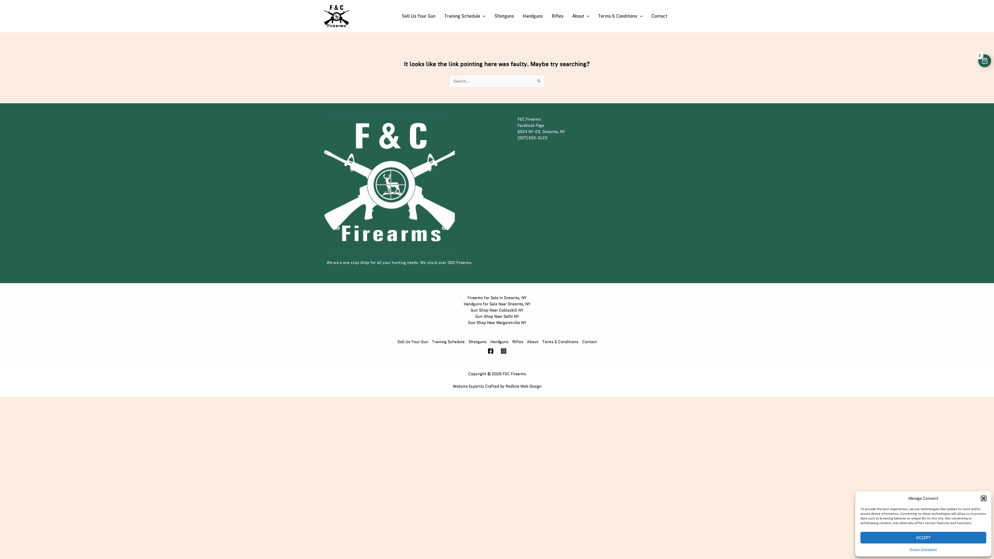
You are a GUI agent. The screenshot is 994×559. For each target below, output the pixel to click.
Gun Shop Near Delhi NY (497, 316)
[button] (983, 498)
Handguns (533, 16)
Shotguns (504, 16)
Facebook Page (530, 125)
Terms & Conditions (617, 16)
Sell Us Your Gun (418, 16)
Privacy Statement (923, 549)
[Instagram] (504, 351)
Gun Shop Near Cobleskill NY (497, 310)
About (578, 16)
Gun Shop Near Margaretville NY (497, 323)
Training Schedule (462, 16)
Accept (923, 538)
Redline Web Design (524, 386)
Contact (659, 16)
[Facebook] (491, 351)
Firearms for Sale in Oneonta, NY (497, 298)
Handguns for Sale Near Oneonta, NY (497, 304)
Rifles (558, 16)
